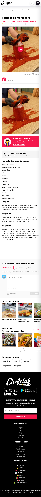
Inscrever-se (21, 417)
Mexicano (22, 478)
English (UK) (21, 470)
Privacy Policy (12, 492)
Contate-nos (20, 451)
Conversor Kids (20, 456)
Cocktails (20, 438)
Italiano (21, 480)
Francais (21, 465)
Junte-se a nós (20, 454)
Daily (20, 433)
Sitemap (30, 492)
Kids (20, 430)
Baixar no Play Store (28, 390)
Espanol (21, 475)
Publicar (34, 294)
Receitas (5, 10)
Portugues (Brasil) (21, 483)
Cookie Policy (22, 492)
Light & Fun (20, 435)
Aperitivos (22, 10)
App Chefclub (20, 449)
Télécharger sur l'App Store (11, 390)
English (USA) (22, 473)
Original (20, 428)
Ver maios (36, 329)
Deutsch (21, 468)
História (20, 446)
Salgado (13, 10)
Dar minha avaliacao (32, 24)
